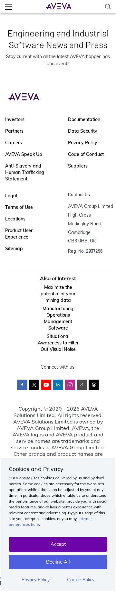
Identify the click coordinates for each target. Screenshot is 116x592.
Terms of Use (19, 207)
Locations (15, 219)
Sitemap (14, 248)
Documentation (84, 119)
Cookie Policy (80, 580)
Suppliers (78, 166)
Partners (14, 131)
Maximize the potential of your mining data (58, 293)
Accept (58, 544)
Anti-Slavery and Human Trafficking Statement (24, 172)
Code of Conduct (86, 154)
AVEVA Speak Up (23, 154)
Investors (14, 119)
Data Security (82, 131)
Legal (11, 196)
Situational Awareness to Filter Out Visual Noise (58, 342)
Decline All (58, 562)
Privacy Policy (36, 580)
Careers (13, 143)
